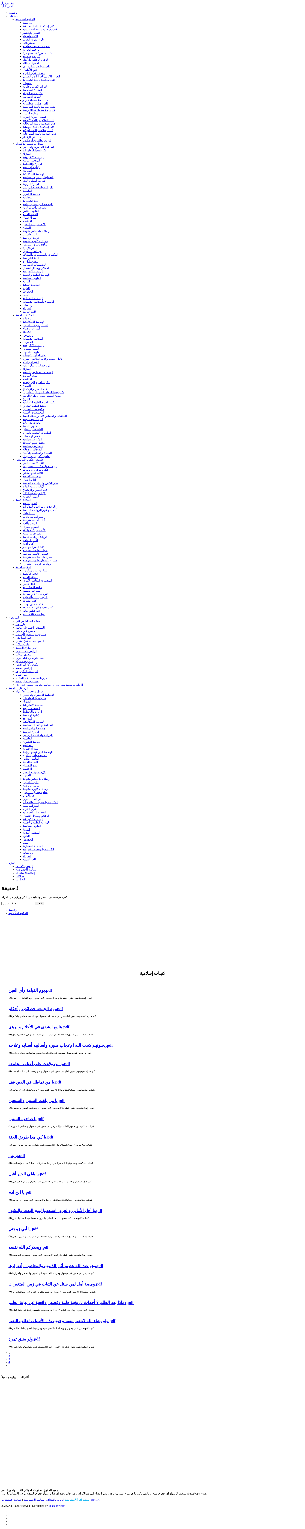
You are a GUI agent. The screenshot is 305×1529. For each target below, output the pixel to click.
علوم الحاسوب (31, 352)
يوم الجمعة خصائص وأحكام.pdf (35, 1008)
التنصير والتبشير (32, 32)
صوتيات (27, 83)
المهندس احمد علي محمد (30, 627)
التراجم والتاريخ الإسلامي (37, 140)
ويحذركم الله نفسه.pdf (28, 1247)
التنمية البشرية (31, 496)
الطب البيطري (31, 348)
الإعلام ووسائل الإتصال (36, 268)
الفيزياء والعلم (31, 362)
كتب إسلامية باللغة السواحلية (39, 133)
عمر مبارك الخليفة (26, 647)
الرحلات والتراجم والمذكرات (39, 506)
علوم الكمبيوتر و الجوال (36, 456)
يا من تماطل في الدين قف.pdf (34, 1082)
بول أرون (21, 624)
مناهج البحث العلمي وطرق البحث (42, 395)
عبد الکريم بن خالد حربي (30, 657)
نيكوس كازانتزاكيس (27, 664)
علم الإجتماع (30, 217)
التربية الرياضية (31, 237)
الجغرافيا (28, 291)
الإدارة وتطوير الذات (34, 493)
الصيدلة (27, 308)
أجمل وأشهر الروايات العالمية (39, 509)
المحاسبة (28, 197)
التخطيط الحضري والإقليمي (39, 147)
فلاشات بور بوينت (33, 604)
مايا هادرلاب (22, 644)
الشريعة (27, 170)
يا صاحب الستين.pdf (26, 1118)
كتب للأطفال (30, 69)
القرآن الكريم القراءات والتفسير (41, 76)
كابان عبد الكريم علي (28, 620)
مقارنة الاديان (30, 113)
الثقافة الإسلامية (32, 96)
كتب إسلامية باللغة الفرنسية (39, 106)
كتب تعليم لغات (32, 610)
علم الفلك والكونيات (34, 355)
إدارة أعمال (29, 479)
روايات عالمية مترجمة (35, 550)
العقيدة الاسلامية (32, 89)
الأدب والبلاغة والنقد (34, 530)
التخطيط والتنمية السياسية (38, 177)
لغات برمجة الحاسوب (35, 325)
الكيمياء (27, 331)
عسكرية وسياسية (33, 446)
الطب (26, 294)
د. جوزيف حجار (24, 661)
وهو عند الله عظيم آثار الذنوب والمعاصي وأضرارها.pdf (55, 1265)
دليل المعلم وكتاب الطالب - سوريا (42, 358)
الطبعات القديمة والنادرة (37, 432)
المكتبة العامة (23, 567)
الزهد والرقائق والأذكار (36, 59)
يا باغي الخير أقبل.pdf (27, 1174)
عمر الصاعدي (24, 637)
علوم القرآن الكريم (34, 39)
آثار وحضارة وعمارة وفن (37, 365)
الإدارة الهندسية (31, 167)
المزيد (11, 862)
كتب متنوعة (30, 600)
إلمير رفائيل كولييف (27, 671)
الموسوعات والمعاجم (35, 597)
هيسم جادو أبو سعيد (27, 681)
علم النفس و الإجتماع (35, 389)
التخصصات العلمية (33, 412)
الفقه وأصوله (30, 36)
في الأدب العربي (32, 251)
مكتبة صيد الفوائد (33, 93)
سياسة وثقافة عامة (34, 614)
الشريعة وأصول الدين (35, 207)
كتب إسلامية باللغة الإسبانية (39, 26)
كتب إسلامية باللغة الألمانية (38, 120)
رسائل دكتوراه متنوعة (35, 241)
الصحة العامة (30, 214)
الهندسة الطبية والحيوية (36, 274)
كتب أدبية (28, 543)
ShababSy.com (57, 1505)
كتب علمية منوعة (33, 419)
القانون (27, 227)
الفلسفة (27, 190)
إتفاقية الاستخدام (25, 872)
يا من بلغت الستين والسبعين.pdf (36, 1100)
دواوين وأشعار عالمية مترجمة (40, 560)
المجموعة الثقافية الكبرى (37, 580)
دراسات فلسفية (32, 476)
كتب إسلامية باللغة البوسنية (39, 126)
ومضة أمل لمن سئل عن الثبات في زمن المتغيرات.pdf (55, 1284)
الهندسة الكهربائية (33, 271)
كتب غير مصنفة (32, 590)
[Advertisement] (152, 942)
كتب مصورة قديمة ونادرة (37, 52)
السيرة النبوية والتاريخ (35, 103)
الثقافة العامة (30, 577)
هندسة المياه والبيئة (34, 180)
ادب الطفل (29, 513)
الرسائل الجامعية (18, 688)
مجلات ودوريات (32, 422)
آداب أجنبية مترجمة (34, 520)
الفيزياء (27, 153)
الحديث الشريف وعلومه (36, 46)
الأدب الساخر (30, 540)
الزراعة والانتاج (31, 328)
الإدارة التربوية (31, 184)
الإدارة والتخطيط (32, 163)
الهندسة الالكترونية (33, 157)
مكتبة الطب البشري (34, 405)
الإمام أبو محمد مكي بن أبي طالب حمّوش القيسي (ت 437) (49, 684)
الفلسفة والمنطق (33, 429)
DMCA (20, 876)
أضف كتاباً (7, 6)
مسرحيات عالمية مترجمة (37, 557)
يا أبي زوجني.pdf (23, 1229)
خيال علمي (29, 583)
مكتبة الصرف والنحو (34, 546)
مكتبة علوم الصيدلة (34, 442)
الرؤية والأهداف (24, 866)
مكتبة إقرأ (7, 3)
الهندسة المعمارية (33, 298)
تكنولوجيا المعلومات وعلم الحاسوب (43, 392)
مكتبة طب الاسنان (33, 409)
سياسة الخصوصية (26, 869)
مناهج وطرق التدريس (35, 244)
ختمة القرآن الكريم (34, 73)
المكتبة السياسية (32, 439)
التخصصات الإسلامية (34, 264)
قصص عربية (30, 503)
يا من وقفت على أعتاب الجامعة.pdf (39, 1063)
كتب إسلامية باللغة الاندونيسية (40, 29)
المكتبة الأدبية (23, 499)
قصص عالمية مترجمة (35, 553)
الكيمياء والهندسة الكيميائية (38, 301)
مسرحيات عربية (32, 533)
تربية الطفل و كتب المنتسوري (40, 466)
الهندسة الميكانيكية (33, 173)
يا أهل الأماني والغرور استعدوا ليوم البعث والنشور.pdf (55, 1210)
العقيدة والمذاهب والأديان (37, 452)
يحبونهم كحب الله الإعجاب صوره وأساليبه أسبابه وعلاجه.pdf (60, 1045)
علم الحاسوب (30, 234)
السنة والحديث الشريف (36, 66)
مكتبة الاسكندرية (32, 587)
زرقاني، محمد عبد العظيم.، (31, 678)
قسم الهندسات (31, 436)
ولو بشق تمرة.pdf (24, 1339)
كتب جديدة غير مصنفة (35, 594)
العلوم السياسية (32, 278)
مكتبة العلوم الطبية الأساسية (39, 402)
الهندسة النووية (31, 160)
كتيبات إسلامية (31, 56)
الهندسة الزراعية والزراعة (38, 204)
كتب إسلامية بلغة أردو (35, 100)
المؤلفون (13, 617)
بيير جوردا (21, 674)
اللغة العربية (30, 311)
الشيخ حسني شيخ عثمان (30, 641)
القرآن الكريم (30, 261)
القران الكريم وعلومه (35, 86)
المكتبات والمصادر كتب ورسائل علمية (45, 415)
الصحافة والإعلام (32, 449)
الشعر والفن (30, 523)
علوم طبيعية (30, 425)
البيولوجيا (28, 335)
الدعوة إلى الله (31, 63)
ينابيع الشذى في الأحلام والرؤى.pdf (38, 1027)
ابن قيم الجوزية (31, 49)
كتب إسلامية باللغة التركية (38, 130)
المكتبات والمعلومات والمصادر (40, 254)
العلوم (26, 288)
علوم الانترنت (30, 375)
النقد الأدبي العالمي (33, 462)
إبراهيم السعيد (24, 667)
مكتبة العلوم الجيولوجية (36, 382)
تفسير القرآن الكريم (34, 116)
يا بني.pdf (16, 1155)
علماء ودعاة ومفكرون (35, 570)
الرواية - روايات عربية (35, 536)
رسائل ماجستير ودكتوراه (30, 143)
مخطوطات (29, 42)
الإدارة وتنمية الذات (33, 486)
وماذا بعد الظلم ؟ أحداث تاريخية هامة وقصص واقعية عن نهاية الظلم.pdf (71, 1302)
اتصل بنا (20, 879)
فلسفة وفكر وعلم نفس (29, 459)
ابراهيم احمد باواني (26, 651)
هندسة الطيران (31, 194)
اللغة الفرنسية (31, 257)
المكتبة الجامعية (25, 315)
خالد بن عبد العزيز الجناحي (31, 634)
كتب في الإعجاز (32, 136)
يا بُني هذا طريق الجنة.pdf (30, 1137)
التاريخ (26, 281)
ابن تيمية (27, 22)
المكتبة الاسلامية (25, 19)
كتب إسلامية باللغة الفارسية (39, 110)
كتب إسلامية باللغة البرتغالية (39, 123)
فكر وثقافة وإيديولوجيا (35, 469)
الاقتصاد (27, 220)
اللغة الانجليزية (31, 200)
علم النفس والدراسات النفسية (40, 483)
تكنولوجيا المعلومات (34, 150)
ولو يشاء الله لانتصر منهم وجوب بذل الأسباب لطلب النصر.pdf (61, 1320)
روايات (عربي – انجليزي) (37, 563)
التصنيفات (14, 16)
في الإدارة (28, 247)
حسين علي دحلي (25, 630)
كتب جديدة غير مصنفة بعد (38, 607)
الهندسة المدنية (31, 284)
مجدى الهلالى (23, 654)
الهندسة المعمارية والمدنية (38, 372)
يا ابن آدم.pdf (20, 1192)
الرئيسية (13, 12)
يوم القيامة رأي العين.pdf (30, 990)
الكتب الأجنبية (30, 573)
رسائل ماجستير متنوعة (36, 231)
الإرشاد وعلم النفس (34, 224)
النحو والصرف (31, 526)
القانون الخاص (31, 210)
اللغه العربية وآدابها (33, 516)
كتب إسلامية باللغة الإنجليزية (39, 79)
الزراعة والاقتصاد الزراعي (38, 187)
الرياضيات (28, 305)
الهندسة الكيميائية (33, 338)
